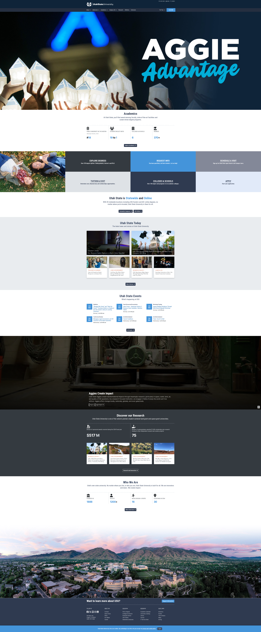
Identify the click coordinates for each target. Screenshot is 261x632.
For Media (107, 617)
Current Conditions (128, 319)
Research (121, 10)
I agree (159, 628)
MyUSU (168, 1)
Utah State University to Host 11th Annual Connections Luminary (163, 273)
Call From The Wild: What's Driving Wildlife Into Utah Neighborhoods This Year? (117, 273)
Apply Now (7, 66)
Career (106, 619)
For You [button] (161, 10)
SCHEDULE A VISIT (228, 160)
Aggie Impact (99, 404)
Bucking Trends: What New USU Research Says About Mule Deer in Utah (141, 460)
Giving (160, 619)
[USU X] (90, 612)
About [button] (87, 10)
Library (142, 615)
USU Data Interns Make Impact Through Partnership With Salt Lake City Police (141, 273)
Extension (133, 10)
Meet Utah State (130, 509)
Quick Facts (108, 613)
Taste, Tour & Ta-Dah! (158, 319)
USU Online (137, 211)
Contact (107, 611)
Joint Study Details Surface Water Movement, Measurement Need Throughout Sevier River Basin (118, 460)
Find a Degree (126, 611)
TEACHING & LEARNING (94, 270)
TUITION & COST (98, 181)
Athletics (127, 10)
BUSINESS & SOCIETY (138, 270)
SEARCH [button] (173, 1)
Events (160, 613)
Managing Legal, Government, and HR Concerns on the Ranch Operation (103, 319)
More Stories (130, 284)
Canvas (142, 617)
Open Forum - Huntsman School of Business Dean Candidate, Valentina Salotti (132, 308)
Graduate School (127, 615)
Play (91, 404)
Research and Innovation (130, 470)
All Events (130, 330)
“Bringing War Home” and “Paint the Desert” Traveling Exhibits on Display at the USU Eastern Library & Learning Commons (103, 309)
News (106, 615)
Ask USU (171, 10)
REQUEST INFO (163, 160)
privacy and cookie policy (149, 628)
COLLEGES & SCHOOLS (163, 181)
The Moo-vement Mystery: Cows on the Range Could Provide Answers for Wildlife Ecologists (163, 460)
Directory (160, 611)
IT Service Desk (144, 619)
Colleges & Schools (127, 613)
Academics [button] (103, 10)
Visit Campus (161, 615)
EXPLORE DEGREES (98, 160)
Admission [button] (95, 10)
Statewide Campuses (125, 211)
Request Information (168, 601)
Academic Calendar (145, 611)
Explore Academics (130, 145)
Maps (159, 617)
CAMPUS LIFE (159, 270)
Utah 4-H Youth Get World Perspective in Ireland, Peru (95, 273)
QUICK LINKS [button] (162, 1)
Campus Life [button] (112, 10)
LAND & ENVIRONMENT (116, 270)
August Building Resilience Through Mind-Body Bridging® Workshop (162, 307)
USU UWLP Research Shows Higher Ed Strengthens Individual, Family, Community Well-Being (96, 460)
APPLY (228, 181)
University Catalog (145, 613)
